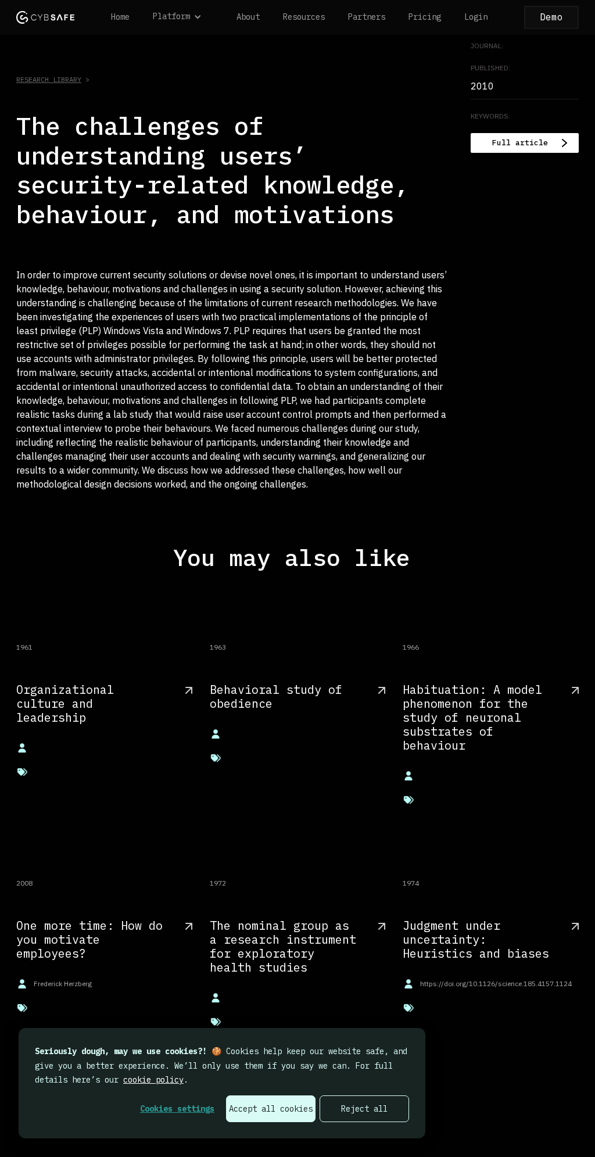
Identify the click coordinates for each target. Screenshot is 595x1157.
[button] (183, 17)
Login (476, 17)
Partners (366, 17)
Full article (520, 143)
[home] (45, 17)
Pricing (424, 17)
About (248, 17)
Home (120, 17)
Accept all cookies (271, 1109)
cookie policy (153, 1079)
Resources (304, 17)
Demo (551, 17)
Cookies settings (177, 1109)
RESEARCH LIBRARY (48, 79)
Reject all (364, 1109)
